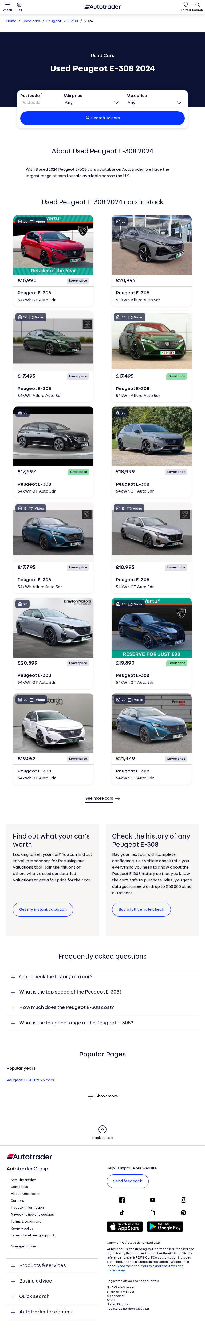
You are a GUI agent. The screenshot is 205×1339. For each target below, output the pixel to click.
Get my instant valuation (43, 909)
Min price (73, 96)
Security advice (23, 1180)
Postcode (30, 96)
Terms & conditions (26, 1221)
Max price (136, 96)
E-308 (73, 21)
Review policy (22, 1228)
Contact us (19, 1187)
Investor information (27, 1208)
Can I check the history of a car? (55, 977)
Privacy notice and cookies (32, 1214)
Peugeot (53, 21)
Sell (19, 10)
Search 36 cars (105, 118)
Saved (186, 10)
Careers (17, 1201)
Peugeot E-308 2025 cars (30, 1080)
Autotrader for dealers (45, 1312)
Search (197, 10)
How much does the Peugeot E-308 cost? (66, 1007)
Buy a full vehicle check (141, 909)
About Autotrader (25, 1194)
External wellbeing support (32, 1235)
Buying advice (35, 1281)
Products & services (42, 1265)
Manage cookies (24, 1246)
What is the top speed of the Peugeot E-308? (70, 992)
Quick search (34, 1296)
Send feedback (127, 1181)
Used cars (31, 21)
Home (11, 21)
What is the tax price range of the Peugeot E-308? (76, 1023)
